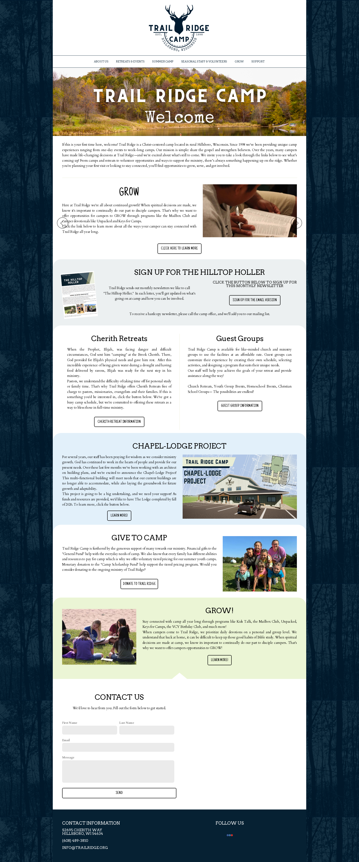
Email (66, 740)
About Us (101, 61)
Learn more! (119, 516)
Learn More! (219, 660)
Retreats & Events (130, 61)
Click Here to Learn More (78, 248)
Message (68, 757)
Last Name (126, 723)
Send (119, 793)
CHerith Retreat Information (119, 422)
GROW (239, 61)
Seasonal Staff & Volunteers (204, 61)
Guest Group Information (240, 406)
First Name (69, 723)
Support (258, 61)
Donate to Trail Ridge (139, 584)
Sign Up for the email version (255, 300)
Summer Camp (163, 61)
